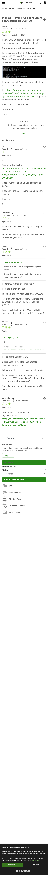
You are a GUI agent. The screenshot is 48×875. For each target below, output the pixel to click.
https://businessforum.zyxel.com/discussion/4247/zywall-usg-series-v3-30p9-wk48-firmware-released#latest (23, 421)
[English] (24, 2)
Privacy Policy (34, 861)
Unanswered (24, 474)
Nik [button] (3, 146)
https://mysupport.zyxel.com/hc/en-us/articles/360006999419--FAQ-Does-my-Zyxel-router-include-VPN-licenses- (23, 93)
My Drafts (24, 470)
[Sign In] (45, 2)
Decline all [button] (35, 865)
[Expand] (24, 352)
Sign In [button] (24, 133)
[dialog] (24, 859)
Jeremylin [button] (6, 213)
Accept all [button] (12, 865)
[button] (44, 19)
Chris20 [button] (5, 26)
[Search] (40, 2)
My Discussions (9, 467)
